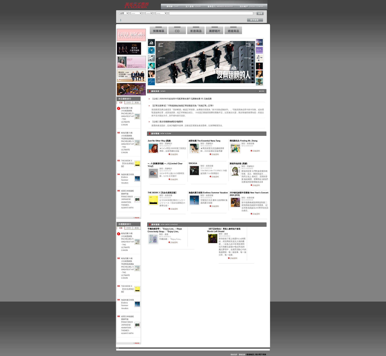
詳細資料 (174, 154)
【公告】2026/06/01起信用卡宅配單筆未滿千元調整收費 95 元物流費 (182, 99)
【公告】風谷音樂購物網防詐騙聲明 (167, 121)
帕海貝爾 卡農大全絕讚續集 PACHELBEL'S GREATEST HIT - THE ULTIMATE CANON (127, 116)
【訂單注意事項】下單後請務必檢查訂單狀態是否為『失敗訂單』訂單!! (183, 105)
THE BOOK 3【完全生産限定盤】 (127, 163)
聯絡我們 (234, 354)
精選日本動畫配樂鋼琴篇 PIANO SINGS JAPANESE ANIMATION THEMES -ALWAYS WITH (127, 199)
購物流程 (241, 354)
